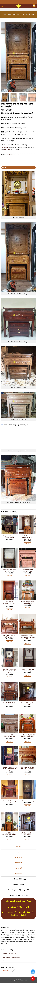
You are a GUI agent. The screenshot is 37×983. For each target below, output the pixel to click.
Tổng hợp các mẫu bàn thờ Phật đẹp (27, 833)
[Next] (32, 57)
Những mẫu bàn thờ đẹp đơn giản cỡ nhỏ (9, 570)
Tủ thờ (17, 154)
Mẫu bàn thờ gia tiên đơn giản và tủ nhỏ (27, 602)
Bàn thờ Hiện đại (28, 14)
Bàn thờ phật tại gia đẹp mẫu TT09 (27, 703)
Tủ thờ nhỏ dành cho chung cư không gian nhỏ (9, 833)
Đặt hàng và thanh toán (9, 953)
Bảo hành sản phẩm (8, 961)
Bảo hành (7, 149)
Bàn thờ (16, 14)
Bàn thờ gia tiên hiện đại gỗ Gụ (9, 801)
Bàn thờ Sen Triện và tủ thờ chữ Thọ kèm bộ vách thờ (10, 603)
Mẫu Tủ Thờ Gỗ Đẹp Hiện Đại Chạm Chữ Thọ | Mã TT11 (9, 670)
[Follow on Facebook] (13, 970)
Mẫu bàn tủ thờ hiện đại (27, 801)
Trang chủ (7, 14)
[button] (2, 6)
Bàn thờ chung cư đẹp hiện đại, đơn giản (27, 670)
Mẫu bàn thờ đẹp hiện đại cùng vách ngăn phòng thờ (10, 768)
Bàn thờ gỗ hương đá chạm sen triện (27, 570)
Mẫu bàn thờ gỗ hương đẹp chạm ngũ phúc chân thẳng (28, 637)
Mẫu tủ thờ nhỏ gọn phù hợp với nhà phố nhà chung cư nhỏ (27, 537)
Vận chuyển (5, 147)
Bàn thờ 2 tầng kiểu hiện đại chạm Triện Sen (9, 735)
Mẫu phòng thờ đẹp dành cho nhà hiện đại (10, 536)
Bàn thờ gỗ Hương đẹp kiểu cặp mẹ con (9, 636)
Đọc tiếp (9, 542)
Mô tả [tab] (4, 167)
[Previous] (4, 57)
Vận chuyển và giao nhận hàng (11, 957)
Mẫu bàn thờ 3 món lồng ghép (9, 703)
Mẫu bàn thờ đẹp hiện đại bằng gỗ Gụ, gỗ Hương (28, 735)
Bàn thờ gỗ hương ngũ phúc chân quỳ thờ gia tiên (27, 768)
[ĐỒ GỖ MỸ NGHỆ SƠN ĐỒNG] (18, 6)
